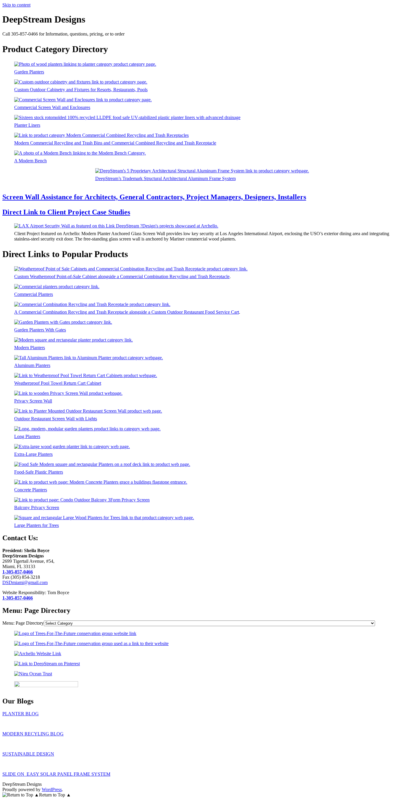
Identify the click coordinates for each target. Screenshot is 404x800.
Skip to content (16, 4)
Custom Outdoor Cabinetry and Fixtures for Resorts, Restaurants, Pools (81, 89)
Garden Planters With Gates (40, 329)
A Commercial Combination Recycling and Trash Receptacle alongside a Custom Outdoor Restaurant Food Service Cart (126, 312)
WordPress (52, 789)
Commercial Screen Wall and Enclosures (52, 107)
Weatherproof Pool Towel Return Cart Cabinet (57, 383)
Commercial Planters (33, 294)
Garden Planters (29, 71)
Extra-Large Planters (33, 454)
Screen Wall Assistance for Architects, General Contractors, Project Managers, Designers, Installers (154, 197)
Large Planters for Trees (36, 525)
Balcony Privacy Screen (36, 507)
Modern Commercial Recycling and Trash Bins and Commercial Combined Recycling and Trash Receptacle (115, 142)
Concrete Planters (30, 489)
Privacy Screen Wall (33, 400)
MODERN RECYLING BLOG (33, 733)
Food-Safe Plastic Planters (38, 471)
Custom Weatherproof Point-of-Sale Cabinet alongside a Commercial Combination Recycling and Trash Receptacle (122, 276)
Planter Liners (27, 125)
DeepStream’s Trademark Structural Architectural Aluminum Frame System (165, 178)
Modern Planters (29, 347)
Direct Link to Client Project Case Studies (66, 212)
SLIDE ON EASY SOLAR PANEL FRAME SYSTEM (56, 774)
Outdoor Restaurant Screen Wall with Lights (55, 418)
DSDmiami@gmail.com (25, 582)
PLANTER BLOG (20, 713)
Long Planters (27, 436)
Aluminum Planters (32, 365)
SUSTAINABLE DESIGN (28, 753)
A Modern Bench (30, 160)
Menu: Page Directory (23, 623)
